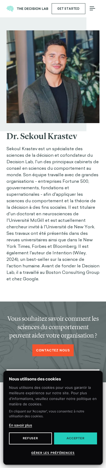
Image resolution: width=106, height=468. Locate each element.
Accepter (76, 438)
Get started (68, 9)
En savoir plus (20, 425)
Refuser (30, 438)
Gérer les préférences (52, 453)
